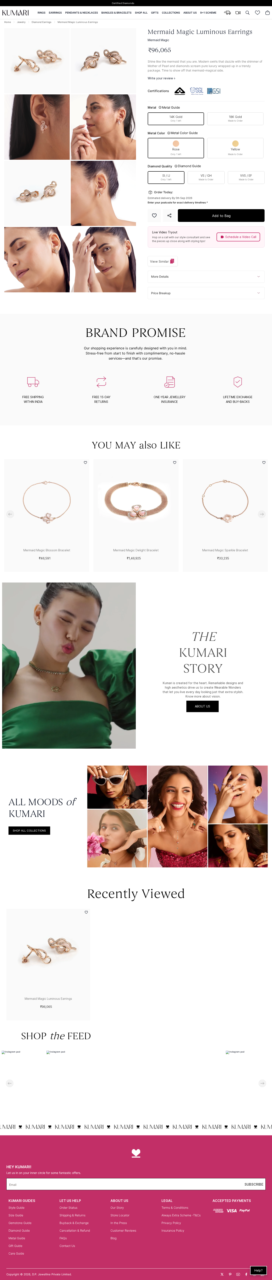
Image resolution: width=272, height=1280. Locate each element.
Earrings (55, 12)
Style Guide (16, 1207)
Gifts (155, 12)
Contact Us (67, 1246)
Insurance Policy (173, 1230)
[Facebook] (246, 1274)
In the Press (118, 1223)
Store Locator (119, 1215)
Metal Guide (16, 1238)
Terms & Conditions (175, 1207)
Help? (258, 1270)
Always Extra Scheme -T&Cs (181, 1215)
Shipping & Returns (72, 1215)
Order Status (68, 1207)
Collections (171, 12)
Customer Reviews (123, 1230)
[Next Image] (103, 61)
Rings (41, 12)
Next (262, 514)
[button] (37, 127)
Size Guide (15, 1215)
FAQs (63, 1238)
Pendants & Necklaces (81, 12)
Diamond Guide (19, 1230)
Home (7, 22)
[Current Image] (37, 61)
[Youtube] (238, 1274)
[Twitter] (222, 1274)
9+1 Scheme (208, 12)
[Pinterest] (230, 1274)
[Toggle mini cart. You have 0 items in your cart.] (267, 13)
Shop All (141, 12)
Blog (113, 1238)
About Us (190, 12)
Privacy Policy (171, 1223)
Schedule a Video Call (240, 237)
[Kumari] (15, 13)
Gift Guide (15, 1246)
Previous (10, 514)
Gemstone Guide (19, 1223)
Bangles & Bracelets (116, 12)
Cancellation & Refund (75, 1230)
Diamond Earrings (41, 22)
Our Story (117, 1207)
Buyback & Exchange (74, 1223)
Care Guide (16, 1253)
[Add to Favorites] (154, 215)
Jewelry (21, 22)
